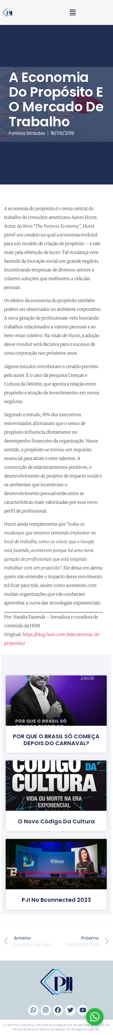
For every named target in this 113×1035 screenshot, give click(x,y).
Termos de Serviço (52, 1029)
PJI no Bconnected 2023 (56, 900)
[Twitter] (70, 1010)
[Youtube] (82, 1010)
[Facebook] (58, 1010)
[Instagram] (45, 1010)
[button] (72, 12)
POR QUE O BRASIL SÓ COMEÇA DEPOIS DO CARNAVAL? (56, 739)
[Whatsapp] (33, 1010)
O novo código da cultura (56, 821)
